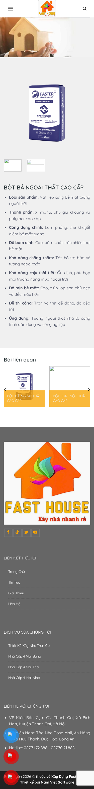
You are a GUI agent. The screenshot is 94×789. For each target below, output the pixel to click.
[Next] (82, 112)
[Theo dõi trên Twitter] (26, 533)
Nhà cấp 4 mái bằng (24, 656)
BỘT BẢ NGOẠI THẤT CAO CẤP (24, 398)
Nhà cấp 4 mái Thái (23, 667)
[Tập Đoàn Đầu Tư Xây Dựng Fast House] (47, 8)
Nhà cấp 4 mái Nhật (24, 677)
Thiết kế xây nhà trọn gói (29, 645)
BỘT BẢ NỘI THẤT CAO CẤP (70, 398)
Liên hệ (14, 604)
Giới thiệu (16, 593)
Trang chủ (16, 571)
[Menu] (11, 8)
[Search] (84, 8)
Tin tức (14, 582)
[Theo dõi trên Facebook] (8, 533)
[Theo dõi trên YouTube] (35, 533)
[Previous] (11, 112)
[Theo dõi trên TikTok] (17, 533)
